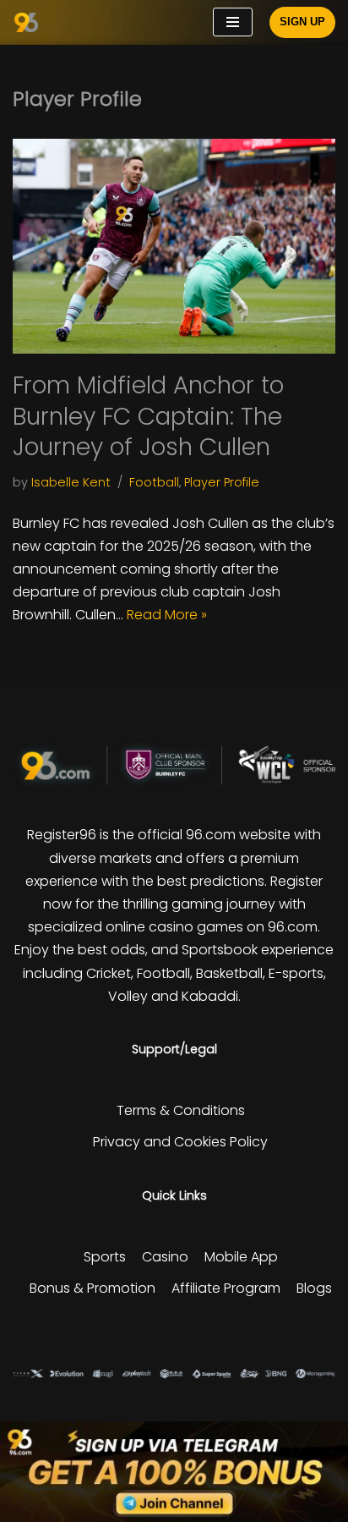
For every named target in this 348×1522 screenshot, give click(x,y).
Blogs (314, 1288)
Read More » (167, 614)
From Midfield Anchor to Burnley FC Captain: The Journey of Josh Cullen (148, 416)
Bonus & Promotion (92, 1288)
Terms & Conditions (181, 1110)
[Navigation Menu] (233, 22)
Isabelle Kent (71, 482)
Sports (105, 1257)
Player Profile (221, 482)
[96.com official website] (30, 22)
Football (154, 482)
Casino (165, 1257)
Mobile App (241, 1257)
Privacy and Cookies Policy (180, 1141)
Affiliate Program (225, 1288)
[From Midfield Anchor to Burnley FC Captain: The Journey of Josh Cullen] (174, 246)
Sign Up (302, 21)
